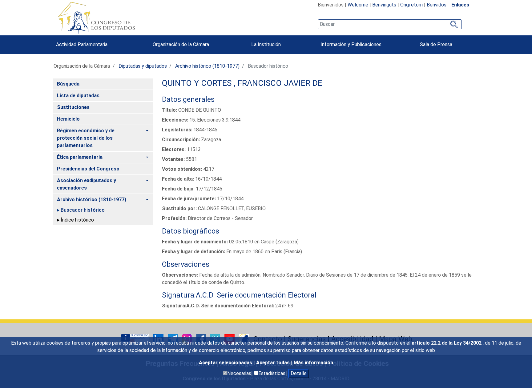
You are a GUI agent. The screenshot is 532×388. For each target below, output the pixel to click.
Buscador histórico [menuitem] (83, 210)
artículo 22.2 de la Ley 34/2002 (447, 343)
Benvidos (436, 5)
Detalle (299, 373)
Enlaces (460, 5)
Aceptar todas (273, 363)
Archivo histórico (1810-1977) (207, 66)
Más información (313, 363)
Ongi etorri (411, 5)
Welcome (358, 5)
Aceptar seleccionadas (226, 363)
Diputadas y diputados (143, 66)
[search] (389, 24)
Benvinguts (384, 5)
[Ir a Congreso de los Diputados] (96, 18)
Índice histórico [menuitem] (77, 220)
